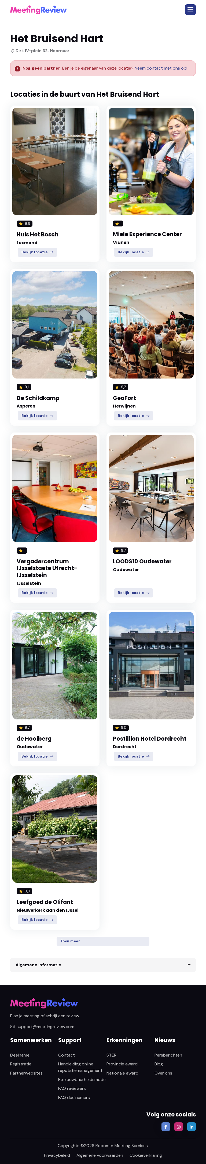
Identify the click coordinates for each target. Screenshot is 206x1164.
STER (111, 1055)
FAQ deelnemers (74, 1097)
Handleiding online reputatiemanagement (80, 1067)
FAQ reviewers (72, 1088)
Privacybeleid (57, 1155)
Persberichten (168, 1055)
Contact (66, 1055)
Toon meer (70, 941)
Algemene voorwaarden (99, 1155)
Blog (158, 1064)
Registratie (20, 1064)
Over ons (163, 1073)
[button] (190, 9)
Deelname (20, 1055)
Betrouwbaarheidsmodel (82, 1079)
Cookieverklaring (146, 1155)
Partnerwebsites (26, 1073)
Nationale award (122, 1073)
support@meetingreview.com (45, 1026)
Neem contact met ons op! (161, 68)
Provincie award (122, 1064)
